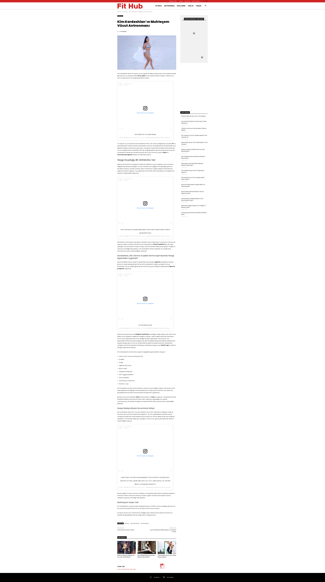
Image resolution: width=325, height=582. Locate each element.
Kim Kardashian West (138, 137)
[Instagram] (206, 1)
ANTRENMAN (169, 6)
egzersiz (127, 523)
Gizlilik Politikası (196, 1)
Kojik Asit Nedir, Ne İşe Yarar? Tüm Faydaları (193, 116)
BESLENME (181, 6)
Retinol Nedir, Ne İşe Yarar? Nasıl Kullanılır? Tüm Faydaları (194, 143)
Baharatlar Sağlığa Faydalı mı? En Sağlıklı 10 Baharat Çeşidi (193, 206)
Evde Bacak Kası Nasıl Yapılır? (125, 530)
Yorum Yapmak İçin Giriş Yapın (126, 569)
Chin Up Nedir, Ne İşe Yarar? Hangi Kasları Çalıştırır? (192, 171)
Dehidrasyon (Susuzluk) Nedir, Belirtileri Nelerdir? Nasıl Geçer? (192, 164)
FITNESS (158, 6)
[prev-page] (118, 561)
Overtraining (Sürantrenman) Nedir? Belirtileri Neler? (194, 213)
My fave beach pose (145, 325)
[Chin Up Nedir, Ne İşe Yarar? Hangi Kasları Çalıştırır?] (167, 547)
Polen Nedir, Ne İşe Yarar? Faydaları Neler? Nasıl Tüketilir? (193, 178)
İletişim (181, 1)
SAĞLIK (190, 6)
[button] (206, 6)
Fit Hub (119, 11)
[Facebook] (203, 1)
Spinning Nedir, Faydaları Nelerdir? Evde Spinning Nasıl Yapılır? (192, 199)
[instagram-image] (186, 25)
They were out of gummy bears (145, 134)
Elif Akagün (124, 31)
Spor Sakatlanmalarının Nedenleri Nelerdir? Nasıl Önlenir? (193, 157)
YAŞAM (198, 6)
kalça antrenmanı (135, 523)
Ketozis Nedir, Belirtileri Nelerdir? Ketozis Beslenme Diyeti (192, 192)
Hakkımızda (187, 1)
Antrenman (125, 11)
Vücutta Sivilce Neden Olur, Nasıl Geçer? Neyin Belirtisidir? (194, 122)
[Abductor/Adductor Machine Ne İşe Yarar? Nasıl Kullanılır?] (126, 547)
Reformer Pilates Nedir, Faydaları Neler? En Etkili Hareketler (193, 185)
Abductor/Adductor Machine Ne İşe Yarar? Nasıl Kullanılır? (193, 150)
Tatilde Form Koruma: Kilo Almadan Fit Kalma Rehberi (193, 129)
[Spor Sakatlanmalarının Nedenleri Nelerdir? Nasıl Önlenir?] (147, 547)
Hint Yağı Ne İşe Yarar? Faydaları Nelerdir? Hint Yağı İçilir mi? (194, 136)
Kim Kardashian (145, 523)
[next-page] (121, 561)
